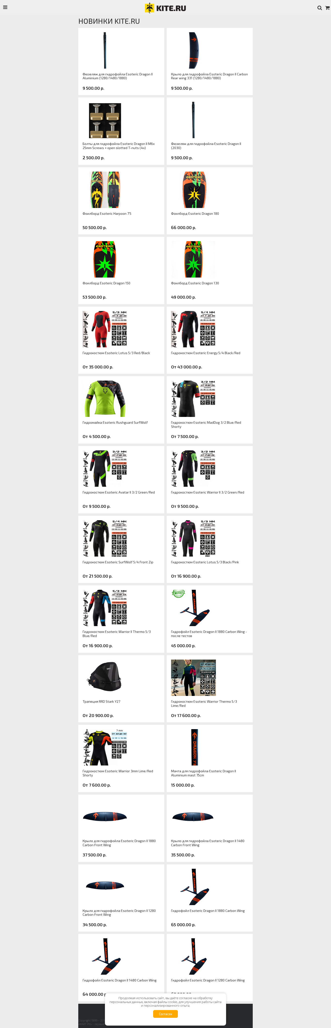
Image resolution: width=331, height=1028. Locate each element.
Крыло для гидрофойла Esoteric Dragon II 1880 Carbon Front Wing (119, 843)
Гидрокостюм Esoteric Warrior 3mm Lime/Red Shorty (118, 773)
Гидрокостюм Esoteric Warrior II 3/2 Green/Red (207, 492)
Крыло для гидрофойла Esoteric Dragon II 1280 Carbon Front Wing (119, 913)
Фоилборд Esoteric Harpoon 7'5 (107, 213)
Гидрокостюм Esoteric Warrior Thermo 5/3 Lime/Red (204, 704)
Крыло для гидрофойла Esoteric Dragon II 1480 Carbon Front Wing (207, 843)
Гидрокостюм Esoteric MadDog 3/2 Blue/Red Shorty (206, 425)
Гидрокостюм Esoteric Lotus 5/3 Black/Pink (205, 562)
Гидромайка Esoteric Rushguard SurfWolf (115, 422)
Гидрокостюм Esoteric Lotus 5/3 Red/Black (116, 353)
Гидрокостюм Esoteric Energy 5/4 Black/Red (205, 353)
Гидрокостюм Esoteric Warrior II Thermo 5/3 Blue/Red (117, 634)
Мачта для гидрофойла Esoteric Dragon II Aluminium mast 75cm (203, 773)
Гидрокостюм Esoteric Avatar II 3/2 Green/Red (119, 492)
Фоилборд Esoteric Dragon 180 (195, 213)
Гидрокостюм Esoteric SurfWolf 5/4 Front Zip (118, 562)
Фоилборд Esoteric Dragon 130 (195, 283)
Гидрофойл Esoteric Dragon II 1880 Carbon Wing (208, 911)
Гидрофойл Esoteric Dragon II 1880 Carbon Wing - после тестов (209, 634)
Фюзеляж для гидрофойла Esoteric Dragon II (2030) (206, 146)
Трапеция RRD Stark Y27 (101, 701)
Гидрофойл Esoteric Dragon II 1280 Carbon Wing (208, 980)
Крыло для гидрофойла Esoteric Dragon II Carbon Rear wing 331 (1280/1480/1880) (209, 76)
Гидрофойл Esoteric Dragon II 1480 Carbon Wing (120, 980)
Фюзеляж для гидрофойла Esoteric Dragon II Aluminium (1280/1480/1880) (118, 76)
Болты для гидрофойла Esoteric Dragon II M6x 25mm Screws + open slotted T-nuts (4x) (119, 146)
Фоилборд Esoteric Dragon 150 (106, 283)
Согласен (165, 1014)
